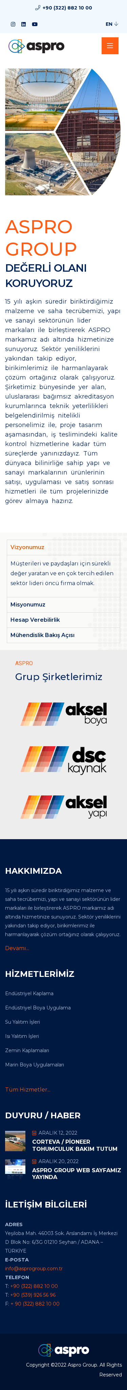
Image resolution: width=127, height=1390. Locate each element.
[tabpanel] (63, 576)
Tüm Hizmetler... (27, 1089)
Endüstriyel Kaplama (29, 993)
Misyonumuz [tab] (27, 604)
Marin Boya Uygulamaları (34, 1065)
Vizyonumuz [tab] (27, 547)
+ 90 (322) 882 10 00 (35, 1304)
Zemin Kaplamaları (27, 1050)
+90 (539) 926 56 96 (33, 1295)
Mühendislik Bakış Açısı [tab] (42, 635)
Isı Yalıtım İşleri (22, 1036)
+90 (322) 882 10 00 (67, 8)
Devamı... (17, 948)
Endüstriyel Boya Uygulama (38, 1008)
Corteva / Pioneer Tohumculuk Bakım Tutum (75, 1145)
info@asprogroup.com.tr (34, 1269)
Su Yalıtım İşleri (22, 1022)
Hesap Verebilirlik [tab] (35, 620)
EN (110, 24)
